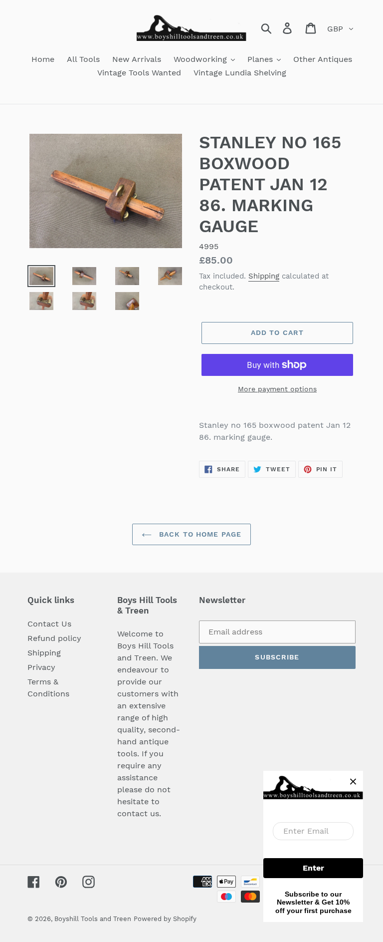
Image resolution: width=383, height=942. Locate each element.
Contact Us (49, 623)
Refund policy (54, 638)
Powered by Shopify (165, 919)
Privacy (41, 667)
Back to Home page (199, 534)
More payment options (277, 389)
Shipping (263, 276)
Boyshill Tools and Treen (92, 919)
